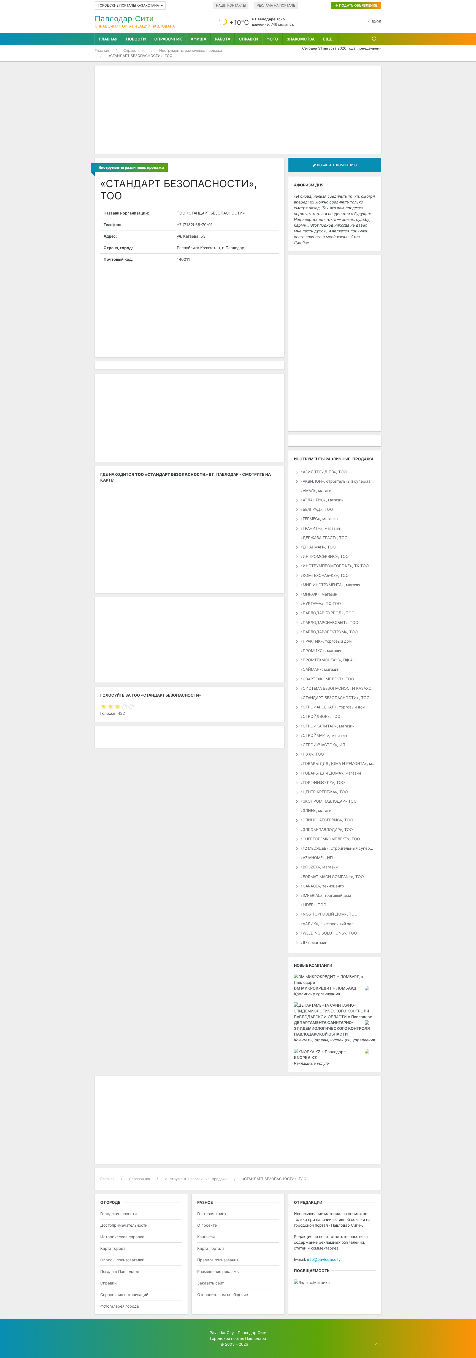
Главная (108, 39)
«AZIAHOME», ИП (316, 857)
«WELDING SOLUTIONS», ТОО (328, 933)
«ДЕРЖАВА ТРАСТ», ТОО (323, 537)
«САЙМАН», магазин (319, 669)
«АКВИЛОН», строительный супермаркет (337, 481)
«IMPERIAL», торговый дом (325, 895)
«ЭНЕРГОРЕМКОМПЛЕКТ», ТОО (329, 838)
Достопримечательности (123, 1225)
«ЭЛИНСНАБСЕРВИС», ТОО (326, 819)
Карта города (113, 1248)
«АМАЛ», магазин (316, 490)
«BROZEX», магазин (318, 867)
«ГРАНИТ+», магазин (319, 528)
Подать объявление (357, 5)
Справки (248, 39)
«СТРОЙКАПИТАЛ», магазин (327, 726)
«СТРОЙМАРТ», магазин (323, 735)
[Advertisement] (238, 109)
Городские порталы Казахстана (128, 5)
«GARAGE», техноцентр (321, 886)
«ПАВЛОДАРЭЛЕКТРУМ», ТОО (328, 631)
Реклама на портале (276, 5)
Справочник (168, 39)
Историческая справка (122, 1236)
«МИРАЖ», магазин (318, 594)
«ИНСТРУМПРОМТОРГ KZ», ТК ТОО (334, 565)
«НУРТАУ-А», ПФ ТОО (320, 603)
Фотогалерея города (119, 1306)
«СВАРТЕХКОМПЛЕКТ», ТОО (326, 679)
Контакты (206, 1236)
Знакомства (301, 39)
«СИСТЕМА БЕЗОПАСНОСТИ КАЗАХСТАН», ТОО (337, 688)
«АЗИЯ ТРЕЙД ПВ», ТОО (323, 471)
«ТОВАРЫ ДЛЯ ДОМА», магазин (330, 773)
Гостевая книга (211, 1213)
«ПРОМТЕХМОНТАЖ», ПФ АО (327, 660)
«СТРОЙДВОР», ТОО (319, 716)
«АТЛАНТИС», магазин (321, 500)
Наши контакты (231, 5)
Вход (376, 22)
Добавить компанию (336, 165)
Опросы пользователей (122, 1259)
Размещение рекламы (218, 1271)
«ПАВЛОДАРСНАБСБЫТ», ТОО (328, 622)
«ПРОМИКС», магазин (320, 650)
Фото (272, 39)
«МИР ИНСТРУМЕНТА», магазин (330, 584)
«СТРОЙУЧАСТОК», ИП (322, 744)
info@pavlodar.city (324, 1259)
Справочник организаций (124, 1294)
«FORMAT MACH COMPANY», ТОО (331, 876)
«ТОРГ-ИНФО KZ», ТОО (322, 782)
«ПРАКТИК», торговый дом (325, 641)
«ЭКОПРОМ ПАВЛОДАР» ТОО (328, 801)
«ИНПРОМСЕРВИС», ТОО (324, 556)
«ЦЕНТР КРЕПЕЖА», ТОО (323, 791)
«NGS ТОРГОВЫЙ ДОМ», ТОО (328, 914)
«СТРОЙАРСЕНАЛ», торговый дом (332, 707)
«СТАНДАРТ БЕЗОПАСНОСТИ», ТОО (334, 697)
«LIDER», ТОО (312, 904)
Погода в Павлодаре (119, 1271)
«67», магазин (313, 942)
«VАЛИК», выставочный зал (326, 923)
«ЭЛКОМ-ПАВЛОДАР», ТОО (326, 829)
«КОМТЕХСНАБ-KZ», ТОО (324, 575)
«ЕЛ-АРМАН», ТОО (317, 547)
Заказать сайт (210, 1283)
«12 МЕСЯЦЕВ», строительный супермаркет (337, 848)
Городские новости (118, 1213)
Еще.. (328, 39)
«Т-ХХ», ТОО (311, 754)
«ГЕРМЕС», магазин (318, 518)
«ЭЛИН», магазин (316, 810)
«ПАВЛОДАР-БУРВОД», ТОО (327, 612)
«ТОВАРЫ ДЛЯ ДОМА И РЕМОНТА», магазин (337, 763)
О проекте (207, 1225)
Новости (136, 39)
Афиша (198, 39)
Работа (222, 39)
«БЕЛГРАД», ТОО (316, 509)
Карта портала (211, 1248)
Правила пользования (218, 1259)
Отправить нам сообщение (222, 1294)
